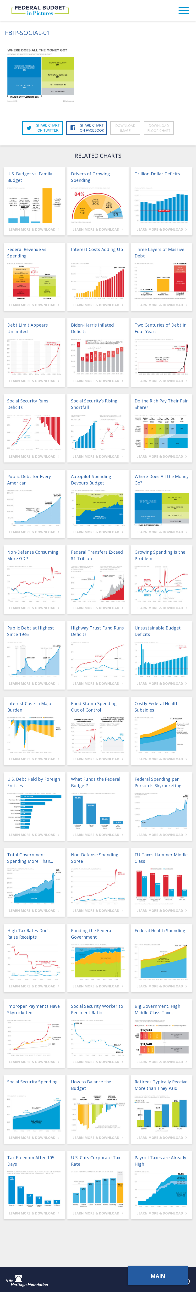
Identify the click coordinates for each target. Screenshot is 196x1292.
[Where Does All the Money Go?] (162, 508)
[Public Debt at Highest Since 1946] (34, 659)
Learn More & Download (32, 229)
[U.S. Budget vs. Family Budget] (34, 205)
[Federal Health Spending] (162, 962)
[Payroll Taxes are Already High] (162, 1189)
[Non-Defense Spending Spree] (98, 886)
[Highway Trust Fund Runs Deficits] (98, 659)
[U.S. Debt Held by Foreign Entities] (34, 811)
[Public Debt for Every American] (34, 508)
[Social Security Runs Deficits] (34, 432)
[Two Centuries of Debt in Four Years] (162, 356)
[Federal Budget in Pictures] (40, 10)
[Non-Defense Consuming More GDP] (34, 583)
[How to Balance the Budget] (98, 1113)
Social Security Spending (32, 1082)
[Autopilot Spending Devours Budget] (98, 508)
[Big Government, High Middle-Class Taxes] (162, 1038)
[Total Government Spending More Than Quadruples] (34, 886)
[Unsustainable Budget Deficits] (162, 659)
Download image (125, 128)
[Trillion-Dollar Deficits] (162, 205)
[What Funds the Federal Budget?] (98, 811)
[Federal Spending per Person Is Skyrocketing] (162, 811)
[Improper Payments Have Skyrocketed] (34, 1038)
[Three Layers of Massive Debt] (162, 281)
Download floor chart (158, 128)
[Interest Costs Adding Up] (98, 281)
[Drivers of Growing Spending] (98, 205)
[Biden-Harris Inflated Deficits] (98, 356)
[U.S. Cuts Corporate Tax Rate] (98, 1189)
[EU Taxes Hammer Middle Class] (162, 886)
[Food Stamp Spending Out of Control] (98, 735)
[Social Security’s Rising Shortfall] (98, 432)
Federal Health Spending (160, 930)
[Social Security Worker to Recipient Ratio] (98, 1038)
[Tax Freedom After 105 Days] (34, 1189)
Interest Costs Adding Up (97, 249)
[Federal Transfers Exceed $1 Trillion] (98, 583)
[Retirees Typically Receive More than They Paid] (162, 1113)
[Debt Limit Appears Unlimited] (34, 356)
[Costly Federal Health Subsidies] (162, 735)
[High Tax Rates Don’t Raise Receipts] (34, 962)
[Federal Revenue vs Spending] (34, 281)
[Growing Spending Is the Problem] (162, 583)
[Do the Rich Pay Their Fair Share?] (162, 432)
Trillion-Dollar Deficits (157, 174)
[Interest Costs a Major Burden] (34, 735)
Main (158, 1275)
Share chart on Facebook (92, 127)
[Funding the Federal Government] (98, 962)
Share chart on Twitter (48, 127)
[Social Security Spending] (34, 1113)
